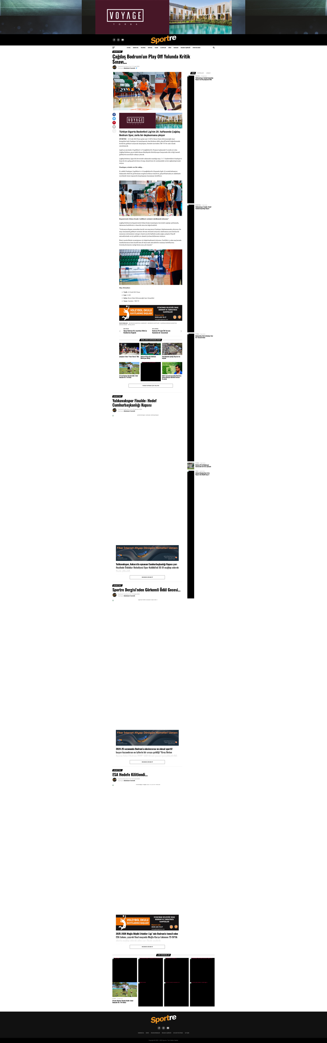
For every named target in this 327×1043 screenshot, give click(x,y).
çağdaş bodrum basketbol (169, 323)
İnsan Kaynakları (155, 1033)
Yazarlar (176, 47)
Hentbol (150, 47)
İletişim (187, 1033)
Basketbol (135, 47)
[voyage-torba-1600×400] (163, 33)
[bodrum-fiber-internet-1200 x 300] (147, 560)
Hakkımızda (141, 1033)
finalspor (132, 324)
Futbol (129, 47)
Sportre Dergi (196, 47)
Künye (147, 1033)
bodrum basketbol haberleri (138, 323)
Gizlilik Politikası (178, 1033)
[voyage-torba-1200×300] (150, 128)
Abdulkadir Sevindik (129, 68)
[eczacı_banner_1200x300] (150, 320)
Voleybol (143, 47)
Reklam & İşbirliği (185, 47)
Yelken (156, 47)
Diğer (169, 47)
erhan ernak (123, 324)
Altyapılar (163, 47)
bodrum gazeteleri (153, 323)
